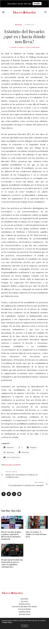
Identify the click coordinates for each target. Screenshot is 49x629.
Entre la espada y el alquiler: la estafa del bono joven (36, 534)
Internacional (24, 604)
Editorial (24, 599)
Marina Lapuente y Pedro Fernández (25, 47)
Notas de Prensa (24, 609)
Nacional (18, 24)
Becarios (9, 465)
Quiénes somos (24, 612)
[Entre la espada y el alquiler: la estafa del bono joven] (37, 522)
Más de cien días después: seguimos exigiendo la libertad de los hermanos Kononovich (11, 535)
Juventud (17, 465)
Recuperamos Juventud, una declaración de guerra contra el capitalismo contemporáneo (12, 563)
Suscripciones (24, 614)
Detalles (37, 4)
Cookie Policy (7, 622)
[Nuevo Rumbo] (24, 12)
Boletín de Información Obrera (24, 607)
